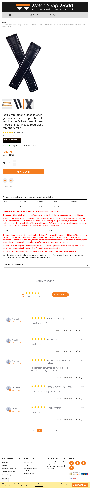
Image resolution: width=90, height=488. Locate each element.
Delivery (4, 465)
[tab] (47, 186)
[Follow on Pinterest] (72, 467)
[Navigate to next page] (56, 430)
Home (4, 22)
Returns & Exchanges (9, 468)
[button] (7, 104)
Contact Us (28, 462)
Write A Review (60, 294)
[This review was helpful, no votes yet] (77, 330)
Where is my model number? (30, 469)
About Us (5, 462)
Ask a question (10, 136)
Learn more (39, 486)
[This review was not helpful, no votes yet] (81, 330)
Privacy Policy (6, 475)
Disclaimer (5, 478)
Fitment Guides (29, 473)
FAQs (26, 465)
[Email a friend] (11, 180)
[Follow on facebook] (78, 463)
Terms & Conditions (8, 472)
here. (70, 242)
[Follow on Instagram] (84, 463)
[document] (45, 485)
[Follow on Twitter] (72, 463)
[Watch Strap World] (45, 7)
